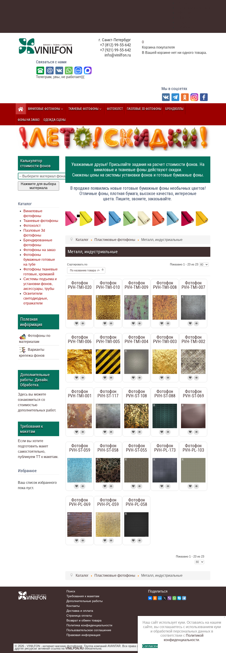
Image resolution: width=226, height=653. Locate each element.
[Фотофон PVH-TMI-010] (108, 307)
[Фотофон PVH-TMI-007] (193, 307)
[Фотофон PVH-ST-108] (136, 416)
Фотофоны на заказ (39, 250)
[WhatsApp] (68, 70)
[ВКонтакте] (59, 70)
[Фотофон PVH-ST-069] (193, 416)
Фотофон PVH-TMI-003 (165, 339)
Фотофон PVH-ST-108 (136, 393)
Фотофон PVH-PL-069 (79, 502)
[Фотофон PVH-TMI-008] (165, 307)
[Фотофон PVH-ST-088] (165, 416)
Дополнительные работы (84, 601)
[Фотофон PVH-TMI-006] (79, 361)
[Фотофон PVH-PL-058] (136, 524)
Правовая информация (83, 635)
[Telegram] (175, 97)
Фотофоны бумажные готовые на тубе (39, 259)
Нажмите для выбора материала (38, 186)
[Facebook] (204, 97)
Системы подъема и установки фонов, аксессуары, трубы (40, 284)
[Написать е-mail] (49, 70)
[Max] (87, 70)
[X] (165, 598)
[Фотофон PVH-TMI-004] (136, 361)
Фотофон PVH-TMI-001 (80, 393)
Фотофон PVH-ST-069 (193, 393)
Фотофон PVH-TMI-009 (136, 285)
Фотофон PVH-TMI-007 (193, 285)
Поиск (70, 591)
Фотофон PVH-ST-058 (108, 448)
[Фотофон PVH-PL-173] (165, 470)
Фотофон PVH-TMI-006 (80, 339)
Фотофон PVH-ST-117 (108, 393)
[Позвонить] (40, 70)
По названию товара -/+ (85, 270)
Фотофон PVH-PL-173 (165, 448)
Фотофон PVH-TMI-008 (165, 285)
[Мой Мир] (160, 598)
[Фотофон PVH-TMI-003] (165, 361)
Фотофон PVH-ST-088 (164, 393)
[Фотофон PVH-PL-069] (79, 524)
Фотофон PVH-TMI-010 (108, 285)
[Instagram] (194, 97)
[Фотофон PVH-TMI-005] (108, 361)
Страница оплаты (79, 615)
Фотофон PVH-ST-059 (79, 448)
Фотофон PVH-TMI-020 (80, 285)
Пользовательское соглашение (88, 630)
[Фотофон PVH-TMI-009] (136, 307)
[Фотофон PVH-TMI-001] (79, 416)
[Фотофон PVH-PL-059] (108, 524)
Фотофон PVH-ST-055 (136, 448)
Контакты (73, 606)
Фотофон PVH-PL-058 (136, 502)
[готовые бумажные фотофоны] (137, 218)
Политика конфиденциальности (89, 625)
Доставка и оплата (79, 610)
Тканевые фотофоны (40, 221)
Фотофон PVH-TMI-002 (193, 339)
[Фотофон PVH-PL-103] (193, 470)
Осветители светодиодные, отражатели (35, 298)
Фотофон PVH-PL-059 (108, 502)
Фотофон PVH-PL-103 (193, 448)
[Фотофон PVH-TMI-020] (79, 307)
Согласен (150, 646)
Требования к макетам (82, 596)
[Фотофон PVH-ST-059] (79, 470)
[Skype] (179, 598)
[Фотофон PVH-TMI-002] (193, 361)
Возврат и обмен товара (84, 620)
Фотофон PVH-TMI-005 (108, 339)
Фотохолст (32, 225)
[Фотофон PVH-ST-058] (108, 470)
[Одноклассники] (185, 97)
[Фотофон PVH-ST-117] (108, 416)
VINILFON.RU (74, 648)
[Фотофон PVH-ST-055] (136, 470)
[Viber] (169, 598)
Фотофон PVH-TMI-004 (136, 339)
